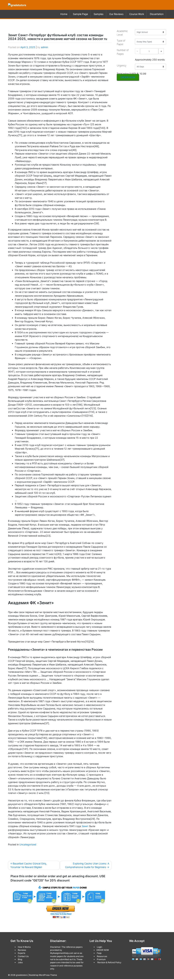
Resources (102, 956)
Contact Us (23, 956)
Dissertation (156, 14)
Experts (21, 953)
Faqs (99, 953)
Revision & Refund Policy (109, 962)
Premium (101, 959)
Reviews (22, 950)
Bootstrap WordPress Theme (43, 975)
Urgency (121, 65)
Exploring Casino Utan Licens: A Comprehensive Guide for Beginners (87, 865)
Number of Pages (123, 52)
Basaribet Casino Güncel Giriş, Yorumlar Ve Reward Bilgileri (28, 865)
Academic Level (122, 33)
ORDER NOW (127, 77)
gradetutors (21, 975)
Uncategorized (27, 844)
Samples (98, 14)
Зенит (85, 826)
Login (99, 947)
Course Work (136, 14)
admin (44, 47)
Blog (20, 959)
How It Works (24, 947)
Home (63, 14)
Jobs (20, 962)
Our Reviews (116, 14)
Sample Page (80, 14)
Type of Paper (121, 42)
